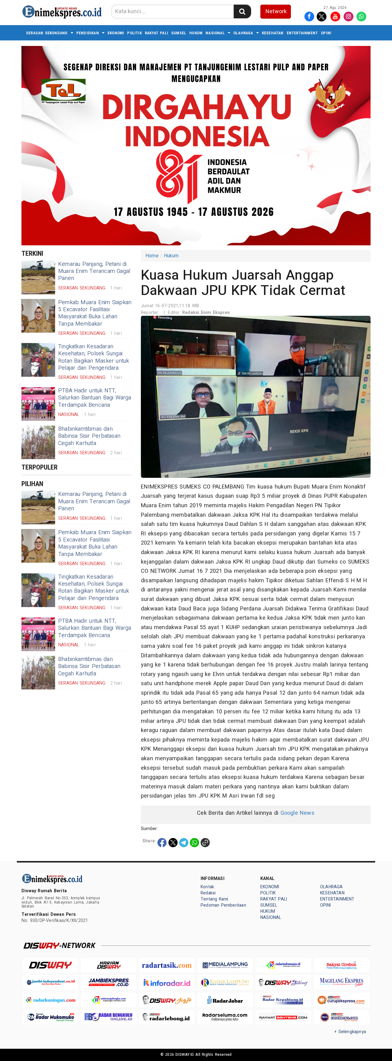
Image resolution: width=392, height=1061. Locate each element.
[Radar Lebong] (167, 1017)
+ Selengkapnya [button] (350, 1032)
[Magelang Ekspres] (341, 982)
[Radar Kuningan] (50, 1000)
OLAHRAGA (243, 33)
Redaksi (208, 893)
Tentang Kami (214, 899)
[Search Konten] (242, 11)
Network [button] (276, 11)
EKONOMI (115, 33)
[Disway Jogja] (167, 1000)
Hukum (171, 255)
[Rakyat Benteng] (283, 1017)
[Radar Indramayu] (283, 965)
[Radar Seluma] (225, 1017)
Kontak (207, 887)
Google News (298, 813)
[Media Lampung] (225, 965)
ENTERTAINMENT (302, 33)
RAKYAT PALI (156, 33)
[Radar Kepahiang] (283, 1000)
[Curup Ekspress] (341, 1000)
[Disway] (50, 965)
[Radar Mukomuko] (50, 1017)
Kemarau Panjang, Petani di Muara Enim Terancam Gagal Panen (94, 271)
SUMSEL (178, 33)
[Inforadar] (167, 982)
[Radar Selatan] (341, 1017)
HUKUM (195, 33)
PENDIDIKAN (87, 33)
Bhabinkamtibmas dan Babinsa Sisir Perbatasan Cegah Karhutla (89, 436)
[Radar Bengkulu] (109, 1017)
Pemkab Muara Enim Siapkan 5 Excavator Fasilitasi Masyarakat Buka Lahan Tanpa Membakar (94, 313)
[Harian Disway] (109, 965)
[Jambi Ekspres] (109, 982)
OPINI (326, 33)
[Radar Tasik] (167, 965)
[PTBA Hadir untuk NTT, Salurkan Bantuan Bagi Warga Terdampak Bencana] (38, 404)
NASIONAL (215, 33)
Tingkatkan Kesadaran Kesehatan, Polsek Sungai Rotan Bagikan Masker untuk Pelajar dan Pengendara (93, 357)
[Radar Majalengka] (109, 1000)
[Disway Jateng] (283, 982)
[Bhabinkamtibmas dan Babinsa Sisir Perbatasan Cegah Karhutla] (38, 442)
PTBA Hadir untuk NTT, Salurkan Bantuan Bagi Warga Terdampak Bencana (94, 398)
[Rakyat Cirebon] (341, 965)
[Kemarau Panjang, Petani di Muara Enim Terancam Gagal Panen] (38, 277)
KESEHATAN (273, 33)
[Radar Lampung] (225, 982)
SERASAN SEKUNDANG (47, 33)
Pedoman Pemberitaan (223, 905)
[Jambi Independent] (50, 982)
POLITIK (134, 33)
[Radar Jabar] (225, 1000)
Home (152, 255)
